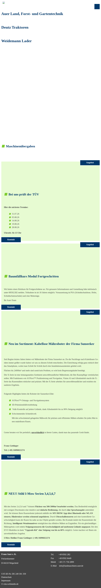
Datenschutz (6, 577)
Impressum (5, 580)
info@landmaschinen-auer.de (71, 566)
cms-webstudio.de (10, 584)
